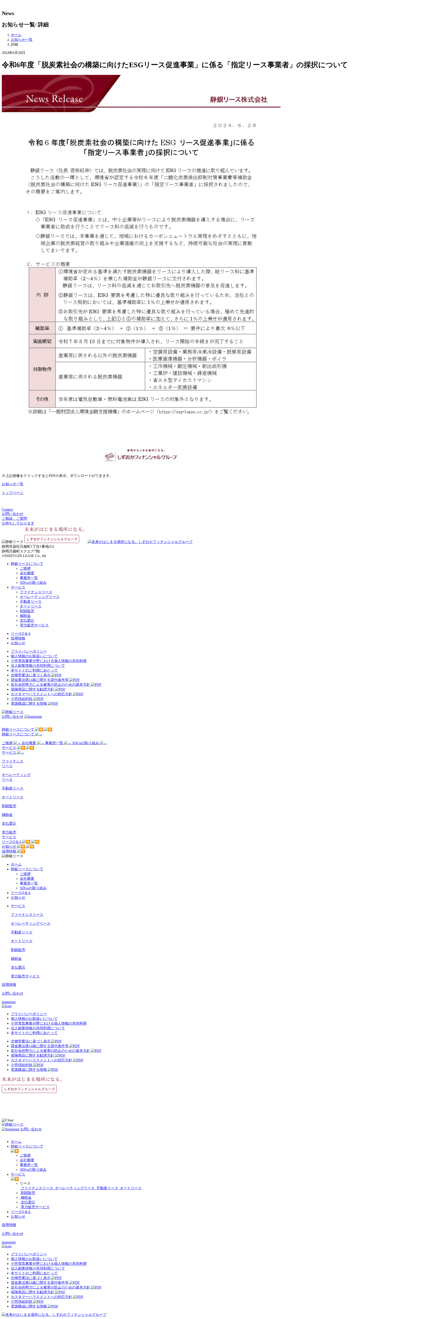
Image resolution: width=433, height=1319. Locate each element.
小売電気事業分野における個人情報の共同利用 (49, 661)
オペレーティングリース (40, 597)
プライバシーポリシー (29, 651)
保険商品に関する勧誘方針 (33, 689)
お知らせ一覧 (21, 40)
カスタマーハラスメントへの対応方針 (42, 694)
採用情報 (18, 638)
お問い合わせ (12, 716)
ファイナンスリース (36, 592)
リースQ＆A (21, 633)
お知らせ (18, 643)
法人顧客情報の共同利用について (38, 666)
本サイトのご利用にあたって (34, 670)
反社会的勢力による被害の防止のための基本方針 (51, 684)
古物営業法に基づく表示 (31, 675)
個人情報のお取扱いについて (34, 656)
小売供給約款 (22, 699)
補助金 (25, 616)
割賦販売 (27, 611)
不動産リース (30, 601)
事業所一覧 (29, 578)
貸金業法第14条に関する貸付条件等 (40, 680)
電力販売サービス (34, 625)
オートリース (30, 606)
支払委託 (27, 620)
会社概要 (27, 573)
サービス (18, 587)
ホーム (16, 35)
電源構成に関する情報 (29, 703)
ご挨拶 (25, 568)
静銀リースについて (27, 564)
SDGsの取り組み (33, 582)
